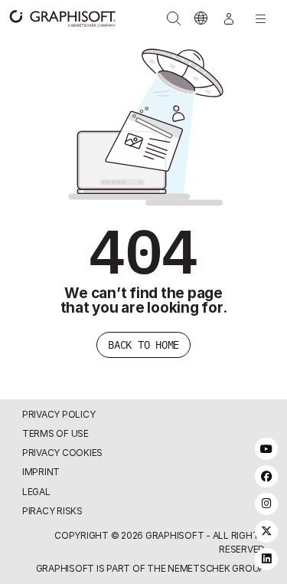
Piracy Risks (52, 511)
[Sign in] (229, 18)
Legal (36, 491)
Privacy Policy (59, 414)
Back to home (143, 344)
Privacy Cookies (62, 452)
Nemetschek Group (216, 568)
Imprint (41, 471)
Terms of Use (55, 433)
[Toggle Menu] (261, 18)
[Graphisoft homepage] (55, 18)
